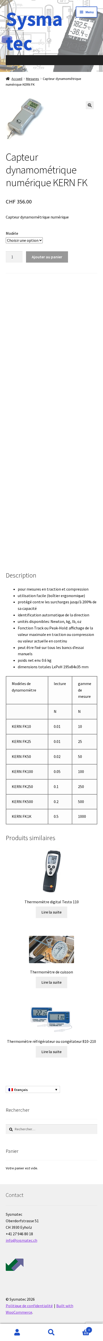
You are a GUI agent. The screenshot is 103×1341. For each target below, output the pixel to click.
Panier (79, 1328)
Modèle (12, 233)
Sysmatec (34, 31)
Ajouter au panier (47, 256)
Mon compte (17, 1332)
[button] (90, 105)
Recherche (51, 1332)
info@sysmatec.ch (21, 1240)
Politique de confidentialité (29, 1305)
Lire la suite (52, 912)
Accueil (17, 78)
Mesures (32, 78)
